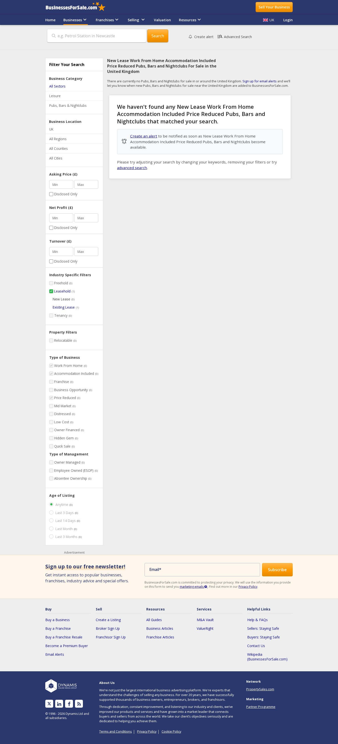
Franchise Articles (160, 637)
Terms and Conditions (115, 731)
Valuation (162, 20)
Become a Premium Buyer (66, 645)
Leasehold (62, 291)
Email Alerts (54, 654)
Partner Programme (260, 706)
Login (288, 20)
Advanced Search (234, 36)
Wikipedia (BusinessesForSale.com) (267, 656)
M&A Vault (205, 619)
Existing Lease (64, 307)
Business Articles (159, 628)
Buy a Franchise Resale (63, 637)
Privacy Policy (248, 587)
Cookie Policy (171, 731)
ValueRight (205, 628)
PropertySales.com (260, 689)
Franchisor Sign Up (111, 637)
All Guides (154, 619)
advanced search (132, 167)
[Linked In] (59, 703)
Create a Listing (108, 619)
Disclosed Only (65, 194)
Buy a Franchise (58, 628)
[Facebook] (69, 703)
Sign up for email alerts (259, 81)
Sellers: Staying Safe (263, 628)
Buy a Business (57, 619)
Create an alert (143, 136)
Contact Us (256, 645)
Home (50, 20)
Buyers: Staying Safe (263, 637)
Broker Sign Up (108, 628)
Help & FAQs (257, 619)
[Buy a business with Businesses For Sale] (79, 7)
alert (204, 36)
